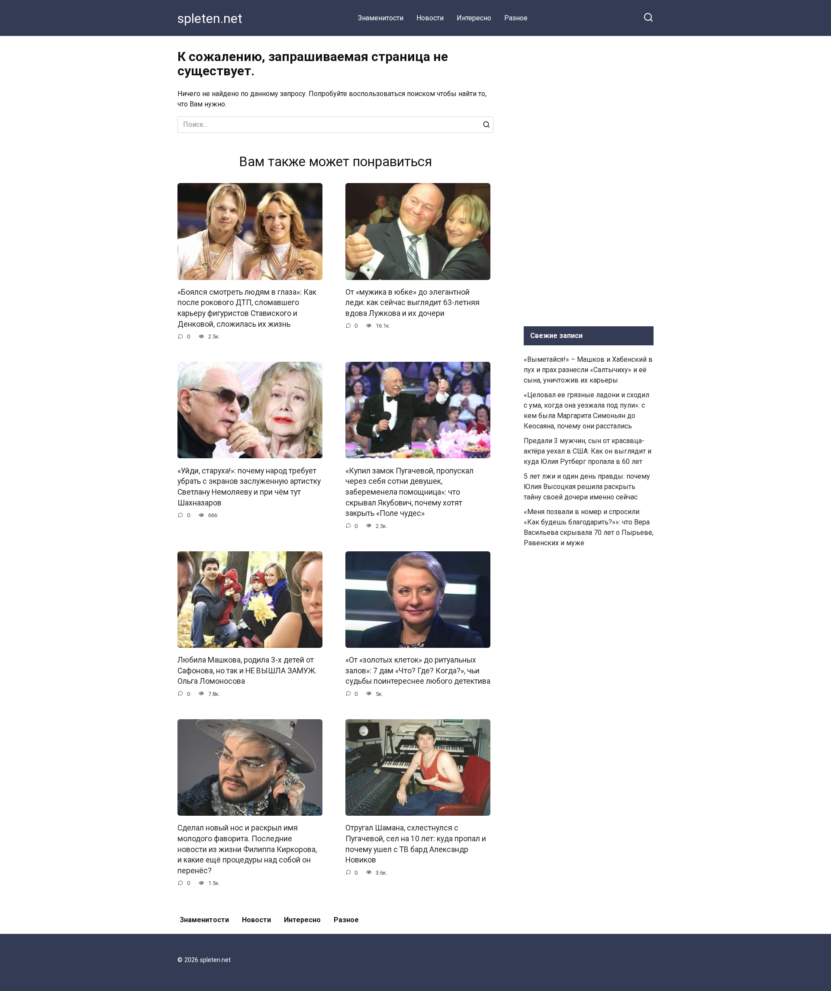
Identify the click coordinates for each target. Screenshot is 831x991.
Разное (516, 18)
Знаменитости (380, 18)
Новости (430, 18)
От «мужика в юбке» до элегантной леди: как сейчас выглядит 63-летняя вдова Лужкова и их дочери (412, 303)
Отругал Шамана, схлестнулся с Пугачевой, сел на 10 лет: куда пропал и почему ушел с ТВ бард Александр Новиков (415, 844)
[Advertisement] (589, 179)
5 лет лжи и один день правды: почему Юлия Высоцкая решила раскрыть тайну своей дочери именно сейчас (587, 486)
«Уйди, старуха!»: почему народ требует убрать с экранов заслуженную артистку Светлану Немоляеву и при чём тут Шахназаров (249, 486)
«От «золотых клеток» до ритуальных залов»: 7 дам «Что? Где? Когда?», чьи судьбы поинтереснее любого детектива (417, 670)
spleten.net (209, 18)
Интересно (474, 18)
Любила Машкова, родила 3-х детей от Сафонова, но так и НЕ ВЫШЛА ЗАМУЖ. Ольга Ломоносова (247, 670)
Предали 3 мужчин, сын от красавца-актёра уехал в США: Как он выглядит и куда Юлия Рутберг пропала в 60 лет (587, 451)
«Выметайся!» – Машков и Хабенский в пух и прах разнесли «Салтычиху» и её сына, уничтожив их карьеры (588, 369)
